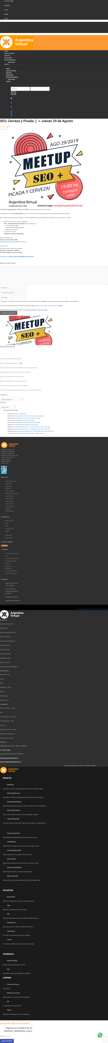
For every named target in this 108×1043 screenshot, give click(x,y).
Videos (6, 64)
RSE (1, 712)
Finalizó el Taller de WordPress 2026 (11, 359)
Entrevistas (11, 62)
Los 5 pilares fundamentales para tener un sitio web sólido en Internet (20, 390)
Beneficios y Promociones (8, 729)
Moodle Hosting (5, 645)
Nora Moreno (11, 433)
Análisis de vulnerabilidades (8, 667)
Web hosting (4, 628)
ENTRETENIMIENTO (10, 60)
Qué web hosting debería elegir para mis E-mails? (25, 424)
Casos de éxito (9, 53)
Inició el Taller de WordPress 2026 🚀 (11, 363)
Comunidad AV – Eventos (8, 716)
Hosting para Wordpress (7, 641)
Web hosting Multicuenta (7, 632)
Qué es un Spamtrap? (20, 413)
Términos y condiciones (7, 734)
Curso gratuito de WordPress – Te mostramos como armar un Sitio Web (31, 427)
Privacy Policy (39, 306)
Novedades (8, 58)
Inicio (6, 51)
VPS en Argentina (5, 637)
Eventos (7, 56)
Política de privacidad (6, 738)
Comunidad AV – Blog (7, 721)
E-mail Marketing (5, 654)
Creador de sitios (5, 658)
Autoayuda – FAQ (5, 687)
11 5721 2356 (5, 750)
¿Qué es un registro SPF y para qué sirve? (12, 376)
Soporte (2, 691)
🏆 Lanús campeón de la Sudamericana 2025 (13, 381)
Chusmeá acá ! (17, 256)
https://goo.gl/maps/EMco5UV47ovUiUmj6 (13, 242)
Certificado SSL (5, 649)
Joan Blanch (31, 223)
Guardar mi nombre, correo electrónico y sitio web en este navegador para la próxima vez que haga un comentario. (40, 301)
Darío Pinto (10, 420)
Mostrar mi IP (4, 700)
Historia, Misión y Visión (7, 708)
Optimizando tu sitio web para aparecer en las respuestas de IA (18, 367)
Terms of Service (52, 306)
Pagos (2, 679)
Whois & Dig (4, 696)
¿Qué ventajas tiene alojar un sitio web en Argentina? (15, 372)
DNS (1, 683)
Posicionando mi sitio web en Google (24, 420)
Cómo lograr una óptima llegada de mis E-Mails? (27, 422)
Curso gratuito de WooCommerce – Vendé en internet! (30, 433)
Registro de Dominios (7, 624)
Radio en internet (5, 662)
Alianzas (2, 725)
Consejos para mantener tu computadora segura (28, 418)
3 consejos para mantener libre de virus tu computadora (29, 416)
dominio (3, 1036)
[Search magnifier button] (13, 93)
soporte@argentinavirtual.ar (10, 762)
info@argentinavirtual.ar (9, 758)
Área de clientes (5, 674)
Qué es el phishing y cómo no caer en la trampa (14, 385)
